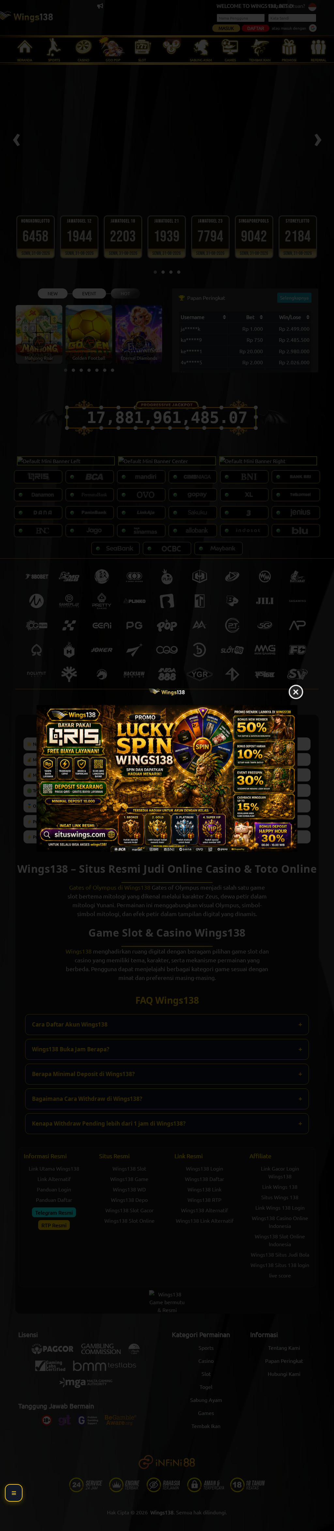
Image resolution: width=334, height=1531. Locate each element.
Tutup (296, 692)
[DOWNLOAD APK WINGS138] (167, 778)
